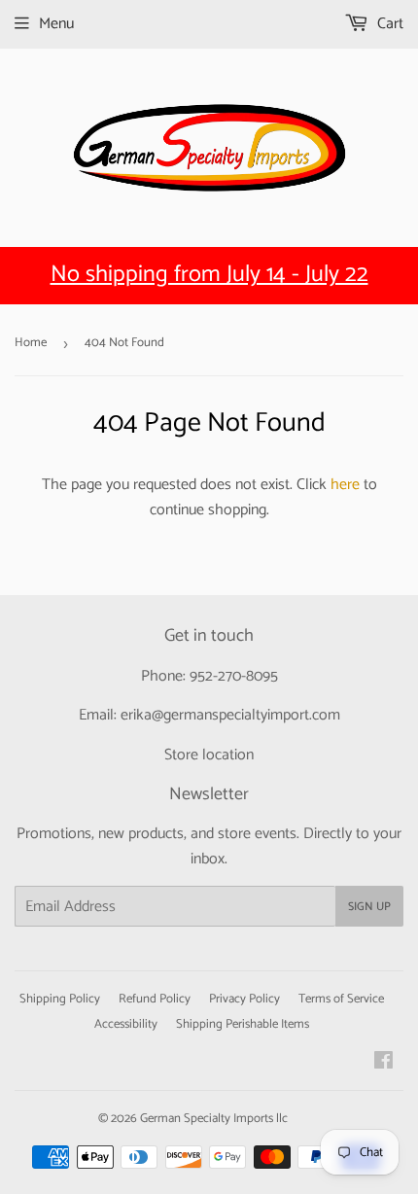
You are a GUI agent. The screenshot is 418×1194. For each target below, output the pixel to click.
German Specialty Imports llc (214, 1118)
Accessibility (125, 1024)
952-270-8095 (234, 676)
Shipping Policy (59, 999)
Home (31, 343)
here (345, 485)
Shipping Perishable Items (242, 1024)
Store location (209, 755)
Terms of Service (341, 999)
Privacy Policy (244, 999)
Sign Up (369, 906)
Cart (388, 24)
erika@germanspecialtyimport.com (230, 715)
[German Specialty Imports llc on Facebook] (383, 1063)
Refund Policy (155, 999)
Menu (56, 24)
